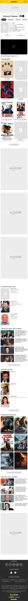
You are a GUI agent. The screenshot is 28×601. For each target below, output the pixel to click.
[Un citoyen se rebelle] (7, 110)
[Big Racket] (20, 89)
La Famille (7, 78)
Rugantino (20, 139)
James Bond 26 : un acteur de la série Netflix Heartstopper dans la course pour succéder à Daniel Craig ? (21, 340)
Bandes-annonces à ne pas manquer (14, 472)
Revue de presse (5, 588)
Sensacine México (18, 581)
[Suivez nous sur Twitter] (10, 564)
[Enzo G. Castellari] (5, 319)
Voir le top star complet (14, 410)
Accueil (2, 13)
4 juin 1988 (14, 29)
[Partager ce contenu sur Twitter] (23, 16)
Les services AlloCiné (20, 588)
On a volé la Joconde (14, 292)
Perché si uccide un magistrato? (20, 119)
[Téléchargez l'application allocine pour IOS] (12, 572)
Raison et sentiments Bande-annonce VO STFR (21, 432)
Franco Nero (12, 301)
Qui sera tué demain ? (7, 98)
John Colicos (13, 371)
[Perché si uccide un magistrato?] (20, 110)
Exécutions (12, 305)
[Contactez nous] (21, 564)
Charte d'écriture (12, 588)
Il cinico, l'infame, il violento (21, 78)
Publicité (19, 585)
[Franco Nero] (5, 307)
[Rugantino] (20, 130)
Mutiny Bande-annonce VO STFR (7, 468)
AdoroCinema (6, 581)
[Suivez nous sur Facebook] (7, 564)
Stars (5, 13)
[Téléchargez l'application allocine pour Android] (16, 572)
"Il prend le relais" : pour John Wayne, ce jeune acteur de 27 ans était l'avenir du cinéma (21, 504)
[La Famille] (7, 69)
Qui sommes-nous (8, 585)
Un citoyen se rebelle (7, 119)
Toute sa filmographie (14, 144)
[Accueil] (13, 2)
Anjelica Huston (13, 396)
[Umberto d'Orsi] (5, 294)
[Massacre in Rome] (7, 130)
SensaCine (12, 579)
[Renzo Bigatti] (5, 27)
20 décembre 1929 (18, 27)
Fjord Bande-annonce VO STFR (21, 450)
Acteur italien (12, 13)
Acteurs (8, 13)
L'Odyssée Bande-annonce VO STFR (21, 468)
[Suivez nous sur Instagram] (14, 564)
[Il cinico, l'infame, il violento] (20, 69)
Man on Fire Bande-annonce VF (7, 432)
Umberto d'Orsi (13, 288)
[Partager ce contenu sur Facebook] (20, 16)
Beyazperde (21, 579)
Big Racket (20, 98)
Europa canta (12, 291)
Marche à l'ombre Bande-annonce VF (7, 450)
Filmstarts (3, 579)
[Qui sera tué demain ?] (7, 89)
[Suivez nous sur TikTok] (17, 564)
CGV (26, 585)
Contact (2, 585)
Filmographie (5, 59)
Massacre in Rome (7, 139)
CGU (23, 585)
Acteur (13, 22)
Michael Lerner (13, 383)
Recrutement (15, 585)
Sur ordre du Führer (13, 318)
